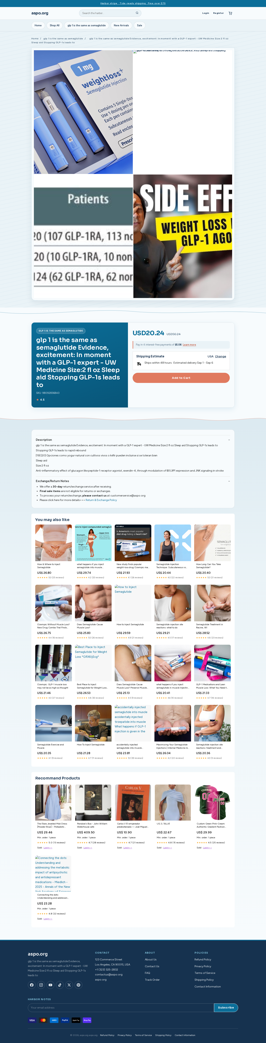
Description (44, 440)
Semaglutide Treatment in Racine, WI (209, 626)
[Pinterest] (78, 985)
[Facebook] (32, 985)
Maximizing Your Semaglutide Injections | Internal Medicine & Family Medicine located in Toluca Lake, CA (172, 746)
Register (218, 13)
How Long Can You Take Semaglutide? (208, 566)
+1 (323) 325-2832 (106, 969)
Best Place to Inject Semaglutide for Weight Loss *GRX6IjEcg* (92, 686)
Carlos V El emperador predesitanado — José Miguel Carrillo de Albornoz (132, 825)
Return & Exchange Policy (101, 500)
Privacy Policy (203, 966)
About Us (151, 959)
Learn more (189, 344)
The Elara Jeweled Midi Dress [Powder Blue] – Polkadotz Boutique (52, 825)
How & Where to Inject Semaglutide (48, 566)
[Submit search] (137, 13)
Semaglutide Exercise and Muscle (50, 746)
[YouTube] (50, 985)
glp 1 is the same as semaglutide (87, 25)
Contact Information (208, 986)
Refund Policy (203, 959)
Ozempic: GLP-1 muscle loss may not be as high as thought (52, 686)
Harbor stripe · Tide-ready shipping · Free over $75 (133, 3)
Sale (139, 25)
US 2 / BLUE (163, 823)
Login (205, 13)
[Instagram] (41, 985)
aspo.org (39, 13)
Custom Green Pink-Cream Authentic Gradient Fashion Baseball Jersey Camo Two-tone (211, 825)
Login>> (48, 847)
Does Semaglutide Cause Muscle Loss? (90, 626)
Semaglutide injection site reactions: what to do (169, 626)
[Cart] (230, 13)
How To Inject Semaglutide (91, 744)
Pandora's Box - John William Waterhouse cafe (92, 825)
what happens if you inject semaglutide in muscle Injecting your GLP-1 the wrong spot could (172, 686)
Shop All (54, 25)
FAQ (147, 973)
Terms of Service (205, 973)
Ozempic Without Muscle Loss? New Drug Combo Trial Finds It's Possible (53, 626)
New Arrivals (121, 25)
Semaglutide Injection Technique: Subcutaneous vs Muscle (171, 566)
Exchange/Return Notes (52, 481)
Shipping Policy (204, 979)
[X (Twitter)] (69, 985)
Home (38, 25)
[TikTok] (60, 985)
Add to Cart (181, 378)
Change (220, 356)
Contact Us (152, 966)
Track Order (152, 979)
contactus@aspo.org (108, 974)
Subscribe (226, 1007)
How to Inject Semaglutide (130, 624)
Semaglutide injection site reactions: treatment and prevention (209, 746)
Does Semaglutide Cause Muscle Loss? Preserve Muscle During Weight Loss (132, 686)
